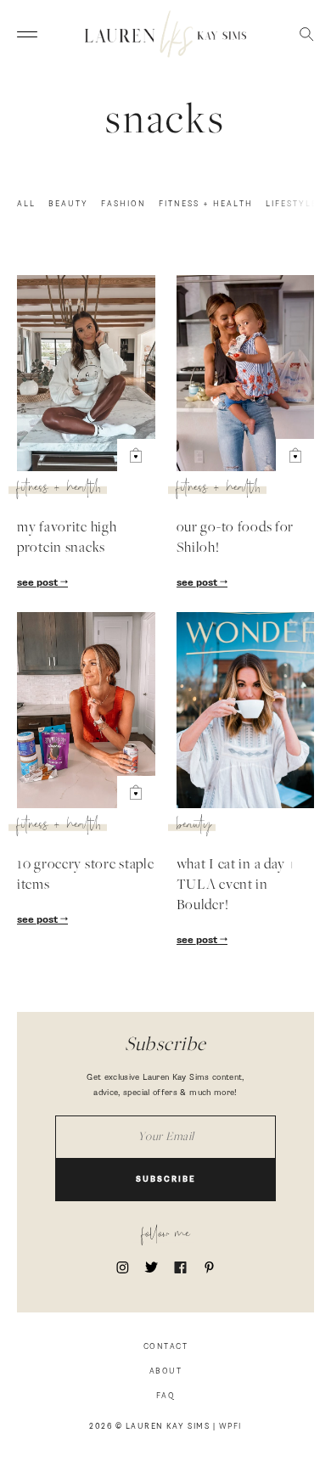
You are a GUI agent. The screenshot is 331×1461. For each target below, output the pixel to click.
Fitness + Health (206, 204)
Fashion (123, 204)
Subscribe (166, 1179)
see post (38, 583)
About (165, 1371)
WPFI (230, 1426)
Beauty (68, 204)
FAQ (166, 1396)
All (26, 204)
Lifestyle (291, 204)
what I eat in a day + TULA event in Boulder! (236, 885)
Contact (165, 1347)
